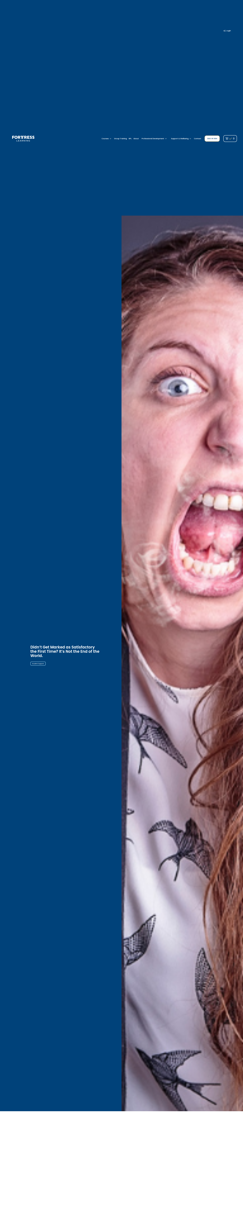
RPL (130, 138)
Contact (197, 138)
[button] (106, 139)
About (136, 138)
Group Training (120, 138)
